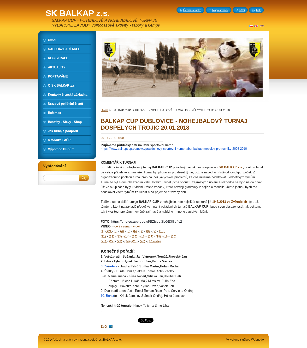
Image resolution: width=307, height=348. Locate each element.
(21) (104, 241)
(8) (148, 231)
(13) (119, 236)
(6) (135, 231)
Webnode (257, 339)
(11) (103, 236)
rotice (113, 266)
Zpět (104, 326)
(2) (109, 231)
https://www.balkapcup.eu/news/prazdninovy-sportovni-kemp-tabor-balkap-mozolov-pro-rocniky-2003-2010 (174, 148)
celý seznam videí (126, 226)
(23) (119, 241)
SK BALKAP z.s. (231, 167)
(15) (135, 236)
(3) (115, 231)
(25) (134, 241)
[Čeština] (251, 26)
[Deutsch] (262, 26)
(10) (162, 231)
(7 (141, 231)
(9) (154, 231)
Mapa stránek (220, 10)
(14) (127, 236)
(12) (111, 236)
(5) (128, 231)
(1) (102, 231)
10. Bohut (107, 296)
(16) (143, 236)
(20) (173, 236)
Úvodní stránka (192, 10)
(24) (127, 241)
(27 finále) (154, 241)
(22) (111, 241)
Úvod (104, 110)
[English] (256, 26)
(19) (166, 236)
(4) (122, 231)
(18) (158, 236)
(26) (142, 241)
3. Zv (104, 266)
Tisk (258, 10)
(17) (150, 236)
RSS (242, 10)
